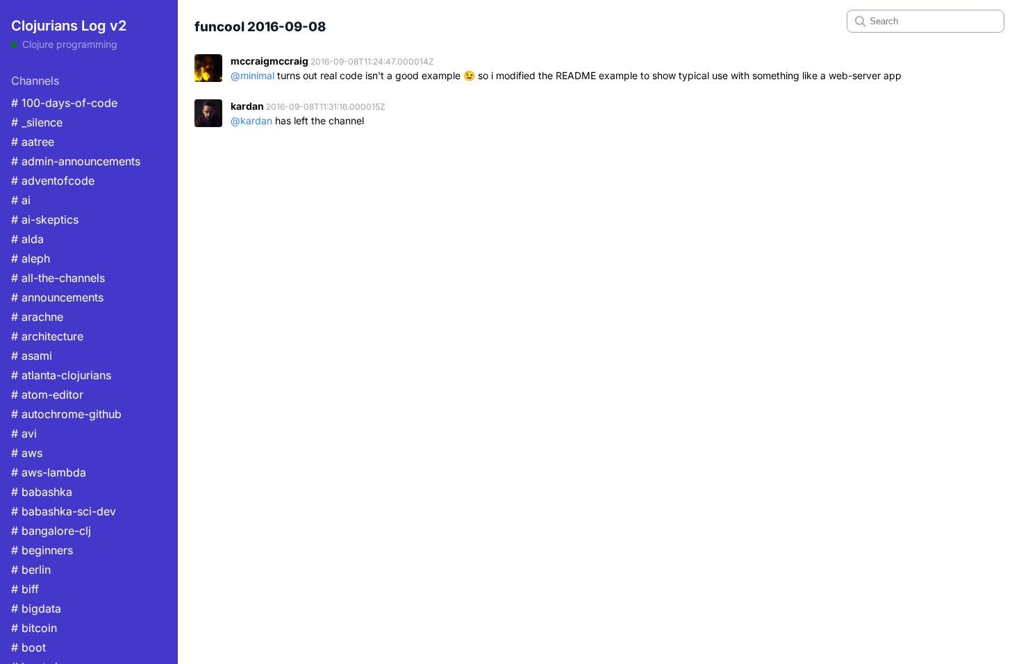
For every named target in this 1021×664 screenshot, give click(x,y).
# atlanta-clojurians (61, 375)
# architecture (47, 336)
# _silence (37, 122)
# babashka (41, 492)
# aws (26, 453)
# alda (27, 239)
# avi (24, 433)
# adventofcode (52, 181)
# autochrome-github (66, 414)
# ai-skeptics (44, 219)
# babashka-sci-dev (63, 511)
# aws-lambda (48, 472)
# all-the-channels (58, 278)
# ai (21, 200)
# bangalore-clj (51, 531)
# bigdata (36, 608)
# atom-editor (47, 394)
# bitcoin (34, 628)
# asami (31, 356)
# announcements (57, 297)
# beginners (42, 550)
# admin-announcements (75, 161)
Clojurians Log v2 (68, 25)
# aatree (32, 142)
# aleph (30, 258)
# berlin (31, 569)
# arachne (37, 317)
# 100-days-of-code (64, 103)
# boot (28, 647)
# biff (25, 589)
